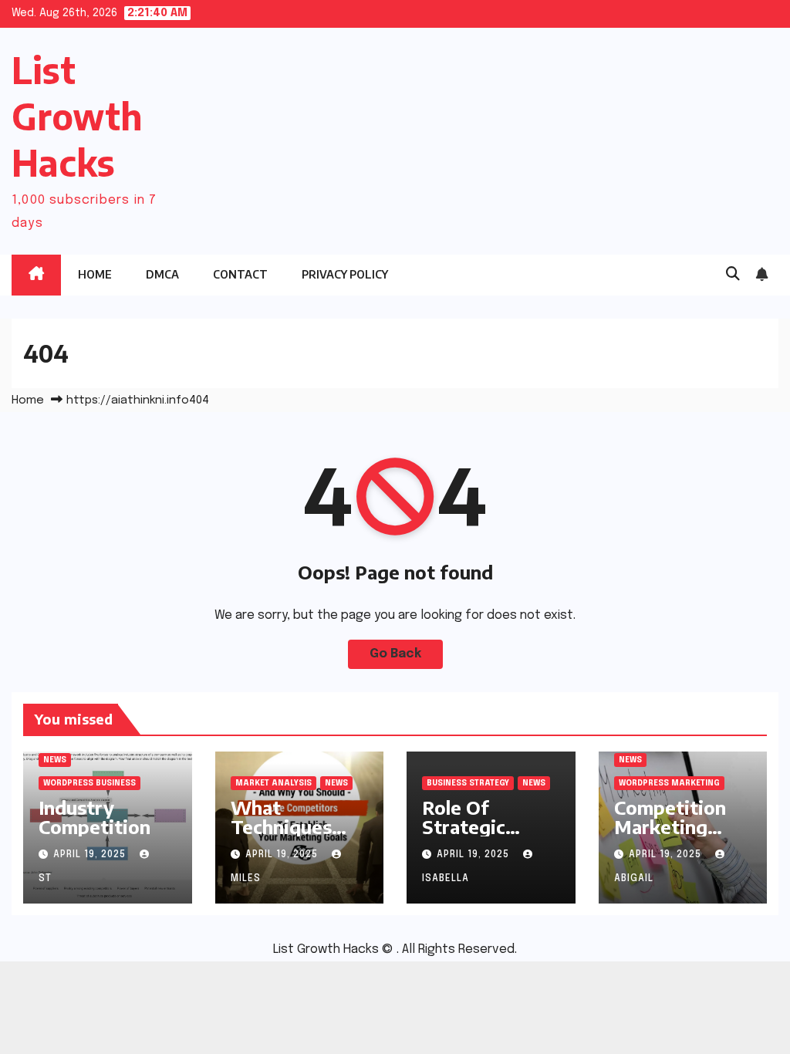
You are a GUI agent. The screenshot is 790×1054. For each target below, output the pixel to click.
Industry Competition (94, 817)
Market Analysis (273, 783)
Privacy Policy (345, 274)
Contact (240, 274)
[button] (733, 275)
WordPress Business (89, 783)
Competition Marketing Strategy (670, 826)
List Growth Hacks (77, 116)
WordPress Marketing (669, 783)
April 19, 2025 (91, 855)
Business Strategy (468, 783)
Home (95, 274)
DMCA (162, 274)
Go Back (395, 653)
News (54, 760)
